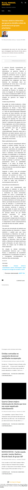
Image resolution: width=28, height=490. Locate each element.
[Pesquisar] (22, 2)
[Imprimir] (3, 61)
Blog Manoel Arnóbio (9, 3)
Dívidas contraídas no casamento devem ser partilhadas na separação (11, 356)
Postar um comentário (17, 373)
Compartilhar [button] (20, 280)
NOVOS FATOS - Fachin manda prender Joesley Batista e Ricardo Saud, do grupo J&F (13, 454)
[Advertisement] (14, 334)
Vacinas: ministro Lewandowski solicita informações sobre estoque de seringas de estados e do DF (14, 267)
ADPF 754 (22, 273)
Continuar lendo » (7, 375)
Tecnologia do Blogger (15, 482)
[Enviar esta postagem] (2, 280)
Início (3, 10)
